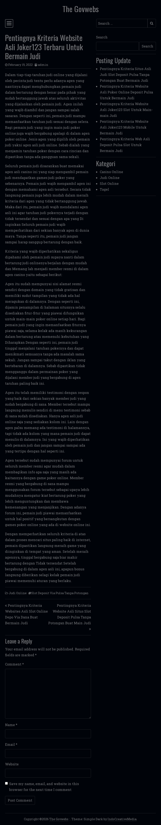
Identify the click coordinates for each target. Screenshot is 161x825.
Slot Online (109, 183)
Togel (104, 189)
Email (11, 744)
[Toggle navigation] (9, 23)
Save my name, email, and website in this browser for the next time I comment (44, 787)
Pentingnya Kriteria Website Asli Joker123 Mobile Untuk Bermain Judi (124, 127)
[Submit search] (151, 23)
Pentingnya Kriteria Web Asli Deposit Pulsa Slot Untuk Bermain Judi (125, 145)
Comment (14, 664)
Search (102, 37)
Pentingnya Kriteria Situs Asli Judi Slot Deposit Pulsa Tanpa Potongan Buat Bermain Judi (125, 74)
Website (12, 764)
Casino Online (111, 172)
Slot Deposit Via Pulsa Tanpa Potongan (59, 593)
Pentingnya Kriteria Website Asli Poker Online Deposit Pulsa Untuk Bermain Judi (126, 92)
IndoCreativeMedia (122, 819)
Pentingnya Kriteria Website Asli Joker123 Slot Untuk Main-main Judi (126, 110)
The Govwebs (80, 8)
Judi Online (18, 593)
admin (43, 65)
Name (11, 725)
